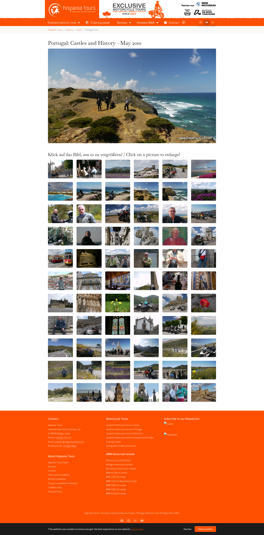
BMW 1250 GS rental (116, 476)
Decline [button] (187, 529)
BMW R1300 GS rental (116, 472)
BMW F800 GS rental (116, 485)
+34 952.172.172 (63, 437)
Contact (52, 470)
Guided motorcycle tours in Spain (122, 425)
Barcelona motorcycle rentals (121, 468)
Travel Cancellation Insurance (62, 483)
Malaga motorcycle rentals (119, 464)
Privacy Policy (55, 491)
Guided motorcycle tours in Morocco (124, 433)
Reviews (52, 466)
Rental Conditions (57, 478)
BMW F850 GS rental (116, 489)
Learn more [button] (137, 529)
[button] (184, 23)
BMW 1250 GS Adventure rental (121, 481)
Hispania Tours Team (58, 462)
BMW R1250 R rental (116, 493)
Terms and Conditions (59, 474)
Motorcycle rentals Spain (118, 460)
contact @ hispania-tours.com (69, 441)
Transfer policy (55, 487)
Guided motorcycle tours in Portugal (124, 429)
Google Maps (69, 445)
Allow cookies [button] (205, 529)
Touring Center (113, 441)
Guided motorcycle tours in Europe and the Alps (130, 437)
